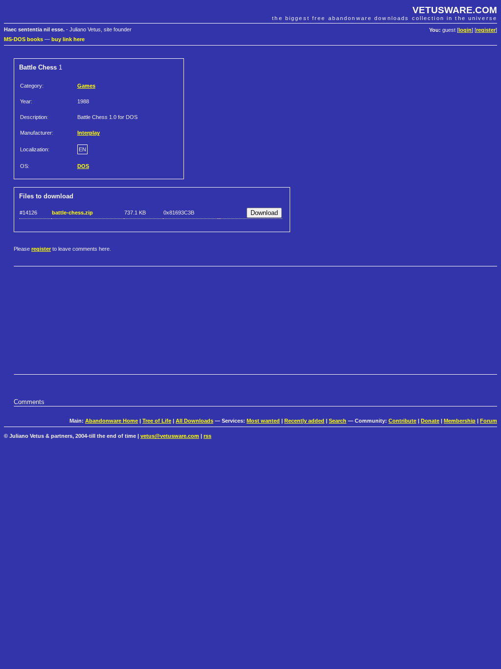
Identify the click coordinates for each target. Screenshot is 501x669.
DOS (83, 166)
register (486, 30)
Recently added (304, 421)
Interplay (88, 133)
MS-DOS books (23, 39)
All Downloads (194, 421)
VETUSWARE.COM (454, 10)
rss (207, 436)
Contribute (402, 421)
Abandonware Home (111, 421)
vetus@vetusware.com (169, 436)
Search (337, 421)
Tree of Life (156, 421)
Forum (488, 421)
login (465, 30)
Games (86, 86)
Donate (430, 421)
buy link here (68, 39)
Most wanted (263, 421)
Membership (460, 421)
